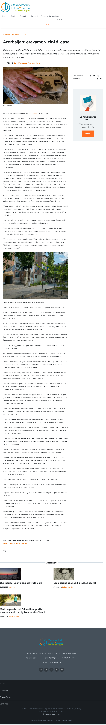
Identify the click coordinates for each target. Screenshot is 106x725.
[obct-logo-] (51, 637)
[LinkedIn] (98, 75)
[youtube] (51, 670)
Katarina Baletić (14, 616)
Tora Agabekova (34, 63)
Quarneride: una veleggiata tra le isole (21, 582)
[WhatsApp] (101, 75)
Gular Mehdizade (20, 63)
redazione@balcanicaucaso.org (15, 543)
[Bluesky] (94, 75)
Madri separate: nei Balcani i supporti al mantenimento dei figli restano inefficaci (22, 611)
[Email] (101, 78)
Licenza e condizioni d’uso (51, 714)
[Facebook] (90, 75)
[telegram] (62, 670)
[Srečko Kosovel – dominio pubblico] (64, 569)
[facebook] (46, 670)
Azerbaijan (14, 34)
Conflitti (23, 34)
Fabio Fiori (12, 587)
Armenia (6, 34)
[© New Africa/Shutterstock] (10, 595)
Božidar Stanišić (67, 587)
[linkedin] (57, 670)
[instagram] (41, 670)
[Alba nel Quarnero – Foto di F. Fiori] (10, 569)
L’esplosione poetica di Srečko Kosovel (75, 582)
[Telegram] (97, 78)
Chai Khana (32, 113)
